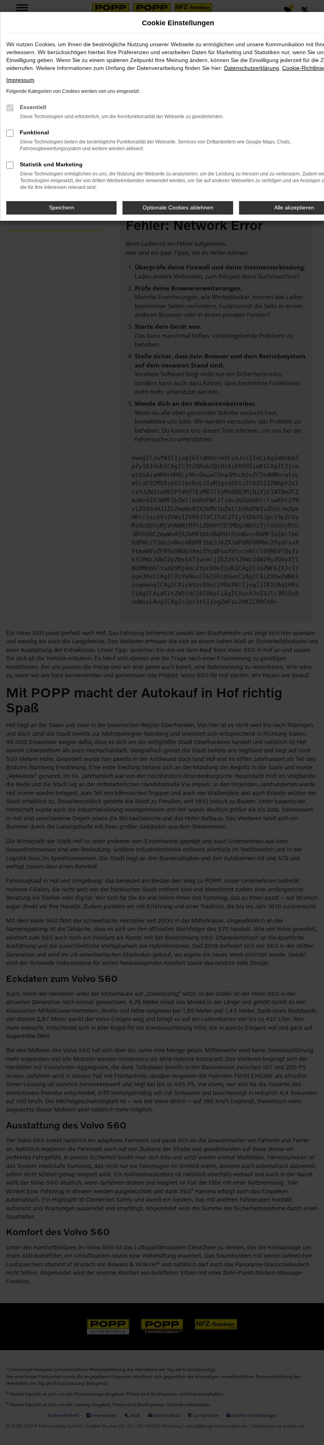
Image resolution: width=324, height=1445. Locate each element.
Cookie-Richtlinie (303, 68)
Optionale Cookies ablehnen (178, 207)
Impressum (20, 80)
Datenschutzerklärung (251, 68)
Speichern (61, 207)
